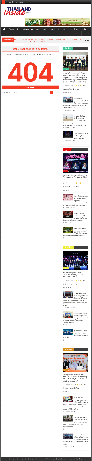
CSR (64, 29)
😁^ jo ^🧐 (78, 85)
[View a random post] (88, 33)
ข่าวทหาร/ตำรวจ (73, 29)
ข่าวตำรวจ (66, 370)
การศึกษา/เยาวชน (27, 29)
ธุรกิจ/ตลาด (11, 29)
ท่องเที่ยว (44, 29)
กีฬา (59, 29)
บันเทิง (37, 29)
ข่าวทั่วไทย (83, 29)
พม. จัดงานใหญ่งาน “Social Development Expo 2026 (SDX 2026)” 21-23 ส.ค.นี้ (73, 275)
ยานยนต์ (52, 29)
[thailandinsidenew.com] (4, 29)
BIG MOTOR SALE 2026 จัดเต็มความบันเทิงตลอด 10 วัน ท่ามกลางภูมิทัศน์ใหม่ (75, 177)
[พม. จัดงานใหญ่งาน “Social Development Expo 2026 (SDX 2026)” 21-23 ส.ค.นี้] (75, 260)
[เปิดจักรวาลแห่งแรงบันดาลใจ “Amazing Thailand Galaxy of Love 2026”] (68, 134)
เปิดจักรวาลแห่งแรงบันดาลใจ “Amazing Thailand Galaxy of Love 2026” (81, 136)
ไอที (18, 29)
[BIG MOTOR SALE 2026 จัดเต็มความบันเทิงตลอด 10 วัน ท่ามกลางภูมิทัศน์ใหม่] (75, 163)
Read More (66, 92)
